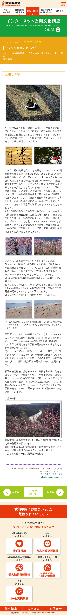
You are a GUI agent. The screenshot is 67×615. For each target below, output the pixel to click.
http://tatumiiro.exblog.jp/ (51, 477)
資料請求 (11, 608)
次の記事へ (51, 492)
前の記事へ (16, 492)
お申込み (33, 608)
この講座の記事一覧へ (33, 492)
